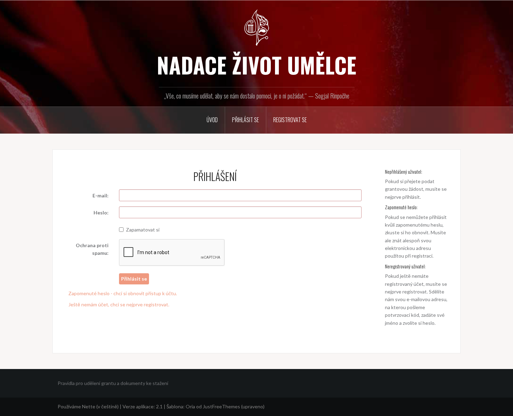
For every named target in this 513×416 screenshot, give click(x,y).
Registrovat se (290, 120)
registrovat (414, 292)
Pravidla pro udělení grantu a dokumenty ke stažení (113, 383)
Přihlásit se (245, 120)
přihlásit (411, 197)
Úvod (212, 120)
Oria (190, 406)
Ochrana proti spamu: (92, 249)
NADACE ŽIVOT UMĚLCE (256, 65)
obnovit (420, 232)
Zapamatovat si (142, 230)
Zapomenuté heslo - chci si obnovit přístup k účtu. (122, 293)
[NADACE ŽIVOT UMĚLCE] (256, 27)
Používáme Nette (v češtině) (88, 406)
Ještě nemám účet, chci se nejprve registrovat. (118, 304)
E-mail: (100, 195)
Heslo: (101, 212)
